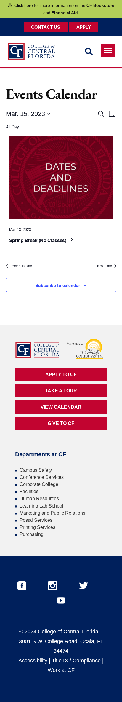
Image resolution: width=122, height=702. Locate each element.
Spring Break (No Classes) (38, 240)
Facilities (29, 491)
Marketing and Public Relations (52, 513)
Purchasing (32, 534)
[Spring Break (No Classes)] (61, 179)
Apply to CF (61, 374)
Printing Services (37, 527)
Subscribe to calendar (58, 285)
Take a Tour (61, 390)
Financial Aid (65, 12)
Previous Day (21, 265)
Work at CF (61, 670)
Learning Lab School (41, 505)
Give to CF (61, 423)
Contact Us (45, 27)
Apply (83, 27)
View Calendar (61, 407)
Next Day (104, 265)
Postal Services (36, 520)
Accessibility (32, 661)
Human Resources (39, 498)
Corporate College (39, 484)
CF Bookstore (100, 5)
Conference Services (42, 477)
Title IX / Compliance (76, 661)
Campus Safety (36, 470)
